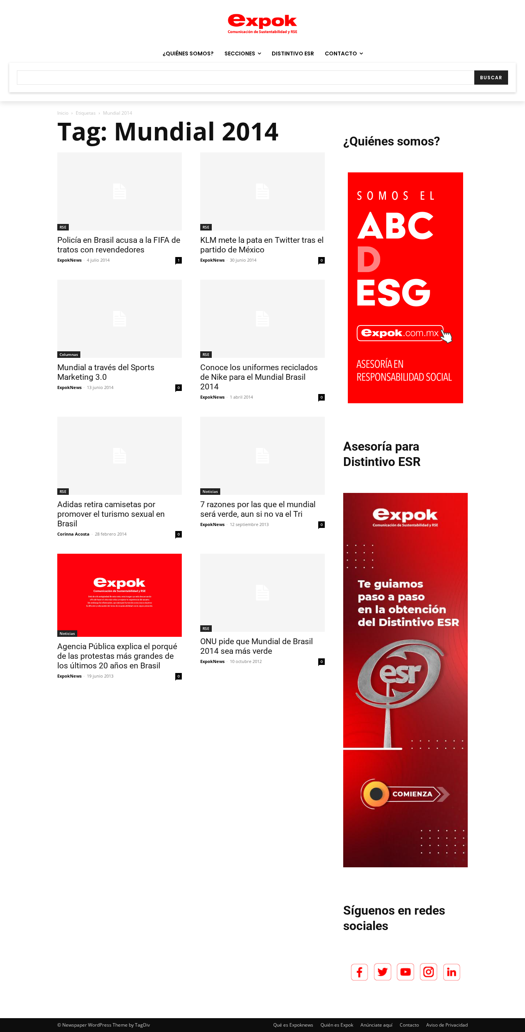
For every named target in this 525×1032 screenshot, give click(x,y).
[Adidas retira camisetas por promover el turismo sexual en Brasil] (119, 456)
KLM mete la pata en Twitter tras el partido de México (262, 244)
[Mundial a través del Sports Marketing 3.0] (119, 319)
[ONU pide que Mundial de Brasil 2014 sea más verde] (262, 593)
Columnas (69, 354)
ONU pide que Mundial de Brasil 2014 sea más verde (256, 646)
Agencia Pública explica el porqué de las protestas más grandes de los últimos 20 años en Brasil (117, 656)
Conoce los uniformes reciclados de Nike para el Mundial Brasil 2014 (259, 377)
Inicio (62, 113)
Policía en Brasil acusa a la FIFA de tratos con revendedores (118, 244)
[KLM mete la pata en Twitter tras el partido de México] (262, 191)
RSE (63, 227)
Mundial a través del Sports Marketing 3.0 (106, 372)
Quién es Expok (337, 1025)
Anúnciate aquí (376, 1025)
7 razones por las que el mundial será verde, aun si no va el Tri (258, 509)
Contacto (409, 1025)
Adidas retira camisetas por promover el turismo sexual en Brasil (111, 514)
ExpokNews (69, 260)
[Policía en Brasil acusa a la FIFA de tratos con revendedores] (119, 191)
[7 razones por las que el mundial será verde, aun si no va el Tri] (262, 456)
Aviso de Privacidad (447, 1025)
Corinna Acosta (73, 534)
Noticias (210, 491)
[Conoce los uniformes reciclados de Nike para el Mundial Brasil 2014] (262, 319)
